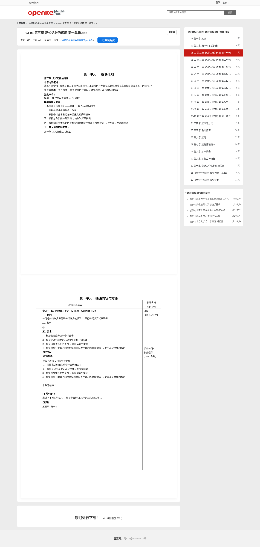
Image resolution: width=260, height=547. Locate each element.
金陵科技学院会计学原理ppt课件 (77, 40)
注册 (225, 2)
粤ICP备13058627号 (135, 538)
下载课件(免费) (107, 40)
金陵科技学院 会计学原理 (40, 23)
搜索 (230, 12)
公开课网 (21, 23)
